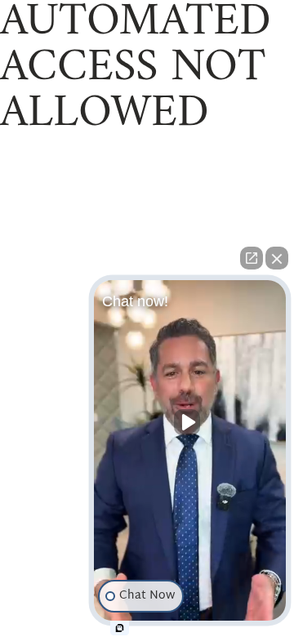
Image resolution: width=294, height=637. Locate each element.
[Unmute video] (190, 422)
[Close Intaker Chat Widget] (276, 258)
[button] (190, 454)
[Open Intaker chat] (119, 628)
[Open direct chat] (251, 258)
